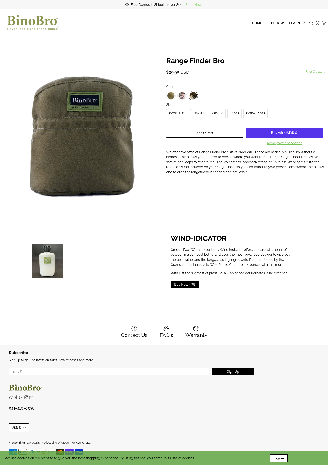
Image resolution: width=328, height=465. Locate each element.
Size (169, 105)
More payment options (284, 143)
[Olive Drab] (171, 95)
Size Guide (314, 72)
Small (200, 113)
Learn (294, 23)
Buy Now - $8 (184, 284)
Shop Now (193, 4)
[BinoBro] (32, 23)
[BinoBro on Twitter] (11, 398)
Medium (217, 113)
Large (234, 113)
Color (170, 87)
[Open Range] (182, 95)
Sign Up (233, 371)
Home (257, 23)
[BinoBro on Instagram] (26, 398)
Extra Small (178, 113)
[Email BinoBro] (31, 398)
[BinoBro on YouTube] (21, 398)
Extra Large (255, 113)
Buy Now (275, 23)
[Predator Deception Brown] (193, 95)
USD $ (16, 428)
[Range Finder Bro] (82, 136)
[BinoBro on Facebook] (16, 398)
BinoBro (23, 442)
